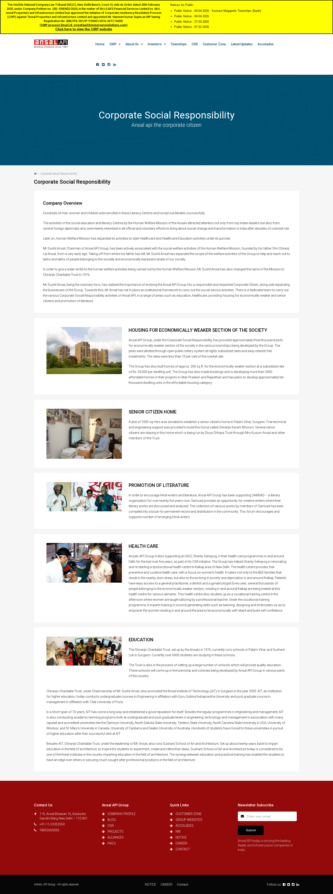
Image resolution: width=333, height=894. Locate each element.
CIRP (112, 44)
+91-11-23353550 (52, 824)
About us (132, 44)
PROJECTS (115, 831)
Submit (251, 830)
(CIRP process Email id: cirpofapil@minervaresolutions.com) (84, 25)
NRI (178, 831)
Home (99, 44)
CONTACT (183, 849)
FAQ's (112, 843)
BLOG (112, 820)
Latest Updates (242, 44)
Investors (155, 44)
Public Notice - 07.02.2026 (191, 27)
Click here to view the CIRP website (83, 29)
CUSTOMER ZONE (189, 814)
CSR (195, 44)
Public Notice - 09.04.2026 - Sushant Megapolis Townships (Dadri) (217, 10)
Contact (182, 884)
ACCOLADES (184, 825)
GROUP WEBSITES (189, 820)
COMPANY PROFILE (122, 814)
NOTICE (181, 837)
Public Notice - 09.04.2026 (191, 16)
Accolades (266, 44)
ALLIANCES (116, 837)
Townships (179, 44)
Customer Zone (214, 44)
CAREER (181, 843)
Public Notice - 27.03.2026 (191, 21)
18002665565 (49, 830)
